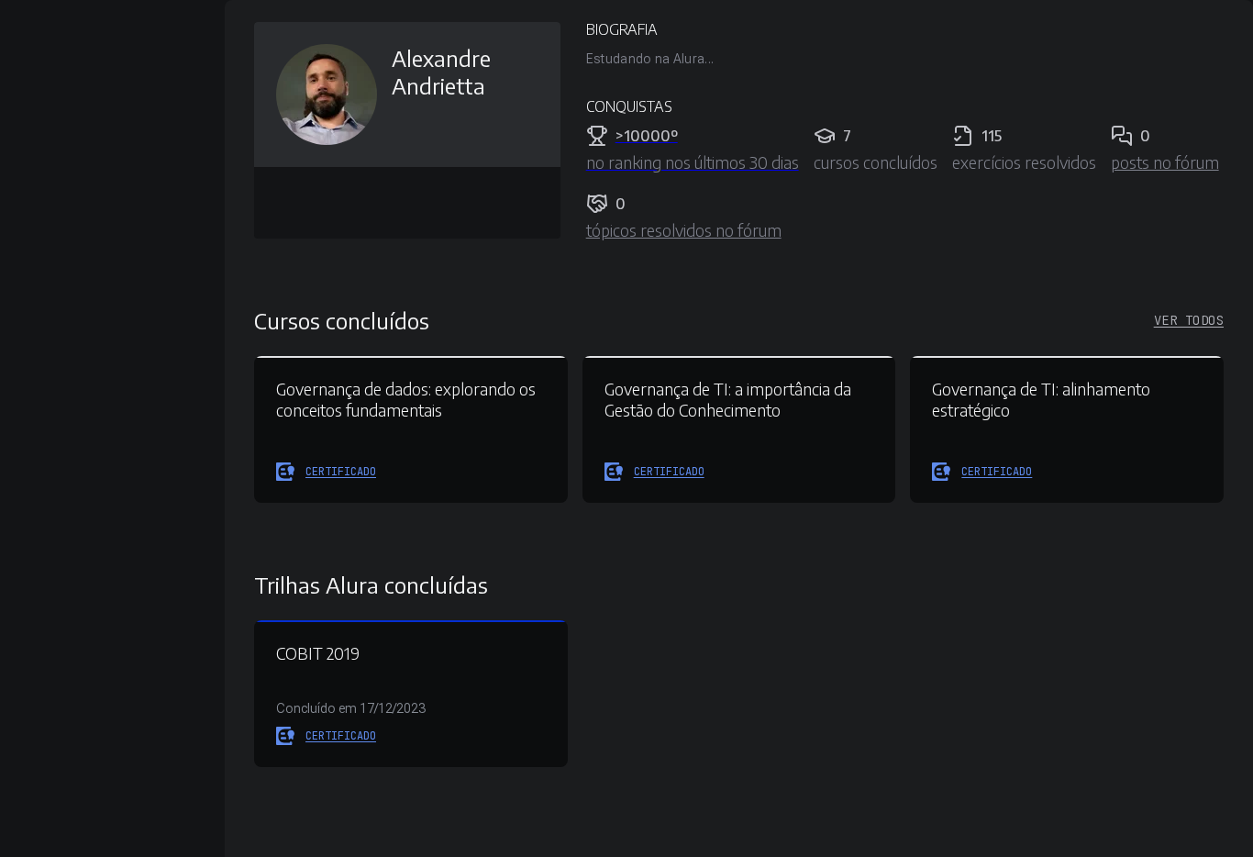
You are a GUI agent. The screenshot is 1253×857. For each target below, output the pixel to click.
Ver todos (1189, 320)
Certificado (340, 471)
